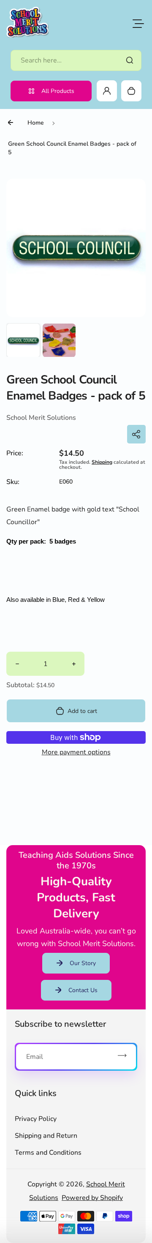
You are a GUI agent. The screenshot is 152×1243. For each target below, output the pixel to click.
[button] (23, 340)
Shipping (102, 462)
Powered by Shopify (92, 1197)
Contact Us (83, 990)
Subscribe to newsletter (60, 1024)
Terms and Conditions (48, 1152)
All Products (57, 91)
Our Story (83, 963)
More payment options (76, 752)
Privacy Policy (36, 1118)
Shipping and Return (46, 1135)
